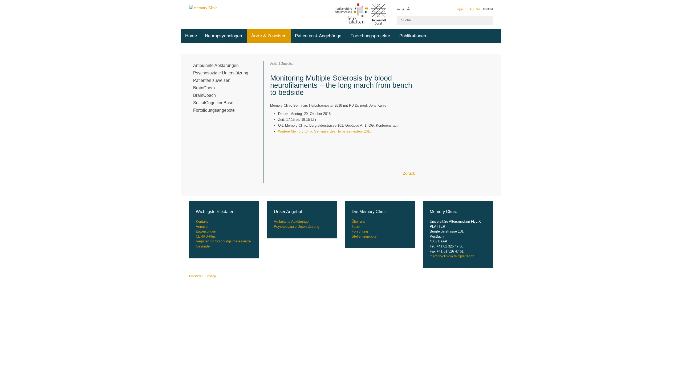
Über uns (359, 221)
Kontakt (488, 9)
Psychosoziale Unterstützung (220, 73)
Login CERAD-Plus (468, 9)
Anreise (202, 227)
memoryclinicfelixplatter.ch (452, 256)
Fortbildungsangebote (214, 110)
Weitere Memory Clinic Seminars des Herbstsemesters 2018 (324, 131)
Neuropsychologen (223, 35)
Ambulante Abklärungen (216, 65)
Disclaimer (196, 276)
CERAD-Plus (206, 236)
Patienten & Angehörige (318, 35)
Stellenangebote (364, 236)
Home (191, 35)
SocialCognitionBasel (213, 103)
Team (356, 227)
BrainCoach (204, 95)
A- (398, 9)
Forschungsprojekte (370, 35)
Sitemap (210, 276)
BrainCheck (204, 88)
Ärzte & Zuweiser (268, 35)
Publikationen (412, 35)
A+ (409, 9)
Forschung (360, 231)
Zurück (409, 173)
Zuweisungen (206, 231)
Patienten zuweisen (211, 80)
